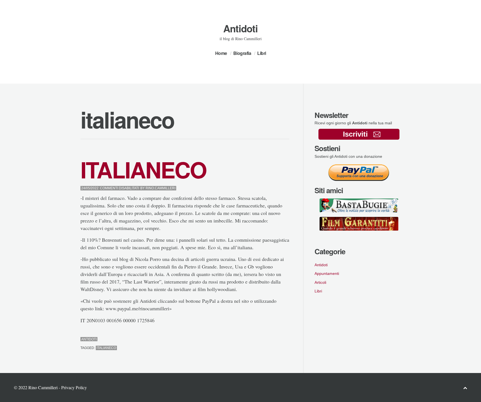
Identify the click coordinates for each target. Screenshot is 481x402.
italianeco (106, 348)
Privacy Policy (74, 387)
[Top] (465, 388)
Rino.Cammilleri (160, 188)
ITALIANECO (143, 169)
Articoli (320, 282)
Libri (261, 53)
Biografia (242, 53)
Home (221, 53)
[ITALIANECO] (272, 339)
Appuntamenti (327, 273)
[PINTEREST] (277, 339)
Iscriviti (355, 134)
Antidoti (240, 28)
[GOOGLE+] (287, 339)
